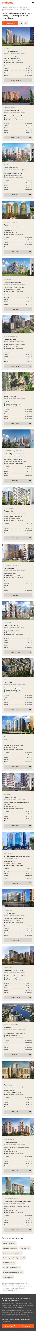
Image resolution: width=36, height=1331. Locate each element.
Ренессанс (8, 1085)
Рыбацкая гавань (10, 740)
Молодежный (9, 1028)
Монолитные (9, 1262)
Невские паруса (10, 797)
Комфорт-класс (10, 1248)
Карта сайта (6, 1321)
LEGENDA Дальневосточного (14, 454)
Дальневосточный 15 (12, 51)
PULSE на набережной (12, 282)
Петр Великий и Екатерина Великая (17, 1201)
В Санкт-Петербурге (11, 1267)
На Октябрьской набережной (14, 1258)
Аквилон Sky (9, 511)
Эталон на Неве (10, 339)
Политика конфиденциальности (20, 1319)
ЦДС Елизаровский (11, 625)
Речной (6, 225)
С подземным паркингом (12, 1272)
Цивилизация (9, 568)
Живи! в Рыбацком (11, 1142)
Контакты (5, 1319)
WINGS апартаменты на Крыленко (17, 856)
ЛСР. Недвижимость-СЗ (12, 1253)
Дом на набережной (11, 110)
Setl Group (25, 1248)
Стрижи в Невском (11, 168)
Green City (8, 682)
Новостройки (9, 1243)
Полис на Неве (9, 913)
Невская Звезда (10, 396)
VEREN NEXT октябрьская (13, 970)
